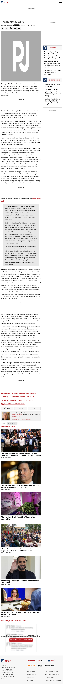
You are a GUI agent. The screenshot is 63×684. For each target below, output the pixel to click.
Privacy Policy (50, 677)
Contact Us (31, 671)
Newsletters (31, 674)
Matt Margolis (5, 616)
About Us (30, 677)
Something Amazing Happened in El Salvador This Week (20, 582)
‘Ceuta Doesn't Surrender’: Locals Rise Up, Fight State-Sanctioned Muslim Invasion (19, 550)
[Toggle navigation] (60, 2)
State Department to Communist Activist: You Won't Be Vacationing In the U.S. (20, 486)
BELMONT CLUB (12, 423)
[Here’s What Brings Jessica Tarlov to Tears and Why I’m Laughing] (21, 599)
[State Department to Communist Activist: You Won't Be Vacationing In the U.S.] (21, 472)
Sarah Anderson (5, 489)
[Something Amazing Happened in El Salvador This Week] (21, 567)
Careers (30, 680)
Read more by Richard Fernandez (22, 419)
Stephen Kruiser (6, 457)
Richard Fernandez (7, 25)
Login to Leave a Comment (21, 640)
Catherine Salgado (6, 552)
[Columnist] (6, 416)
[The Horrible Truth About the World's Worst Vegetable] (21, 504)
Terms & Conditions (52, 674)
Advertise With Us (51, 671)
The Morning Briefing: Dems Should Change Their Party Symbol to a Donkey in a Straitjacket (21, 454)
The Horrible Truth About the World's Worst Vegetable (19, 518)
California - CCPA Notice (53, 680)
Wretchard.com (16, 416)
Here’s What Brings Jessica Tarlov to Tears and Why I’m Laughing (20, 613)
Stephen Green (5, 521)
